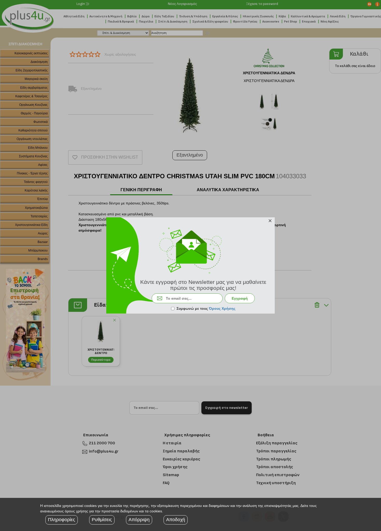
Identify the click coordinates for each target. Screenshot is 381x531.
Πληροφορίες (61, 519)
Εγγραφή (240, 298)
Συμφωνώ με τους (206, 308)
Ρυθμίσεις (102, 519)
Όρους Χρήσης (222, 308)
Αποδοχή (175, 519)
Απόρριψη (139, 519)
